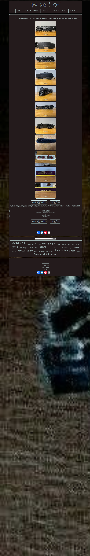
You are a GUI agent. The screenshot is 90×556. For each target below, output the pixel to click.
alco (73, 244)
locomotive (61, 250)
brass (66, 247)
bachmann (14, 251)
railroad (60, 247)
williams (77, 244)
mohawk (78, 251)
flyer (71, 247)
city (47, 251)
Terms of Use (45, 267)
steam (54, 253)
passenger (24, 247)
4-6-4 (46, 254)
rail (36, 247)
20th (58, 244)
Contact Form (45, 263)
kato (31, 247)
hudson (38, 254)
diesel (21, 250)
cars (55, 247)
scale (72, 250)
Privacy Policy (45, 265)
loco (69, 244)
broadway (50, 247)
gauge (51, 243)
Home (45, 260)
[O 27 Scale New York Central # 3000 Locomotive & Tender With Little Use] (45, 29)
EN (44, 269)
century (29, 244)
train (44, 244)
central (18, 243)
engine (42, 251)
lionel (42, 246)
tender (30, 250)
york (15, 246)
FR (46, 269)
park (34, 244)
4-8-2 (35, 251)
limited (76, 247)
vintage (64, 244)
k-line (39, 244)
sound (51, 251)
